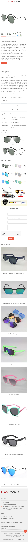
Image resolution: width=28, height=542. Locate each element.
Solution (15, 535)
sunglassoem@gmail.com (9, 504)
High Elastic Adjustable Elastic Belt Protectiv (12, 522)
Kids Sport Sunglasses (14, 364)
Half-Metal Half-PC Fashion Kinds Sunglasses (14, 303)
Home (5, 533)
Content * (3, 226)
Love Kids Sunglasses (14, 394)
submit (11, 238)
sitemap (18, 536)
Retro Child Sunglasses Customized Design (14, 273)
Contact (21, 535)
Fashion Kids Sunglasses (14, 334)
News (22, 533)
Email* (2, 214)
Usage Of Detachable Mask (8, 526)
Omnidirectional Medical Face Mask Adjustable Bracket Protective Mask (13, 517)
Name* (3, 218)
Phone (2, 222)
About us (11, 533)
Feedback (11, 536)
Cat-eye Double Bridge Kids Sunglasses (14, 485)
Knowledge (9, 535)
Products (17, 533)
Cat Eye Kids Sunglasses (14, 424)
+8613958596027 (7, 502)
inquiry (4, 63)
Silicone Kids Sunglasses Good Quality (14, 454)
